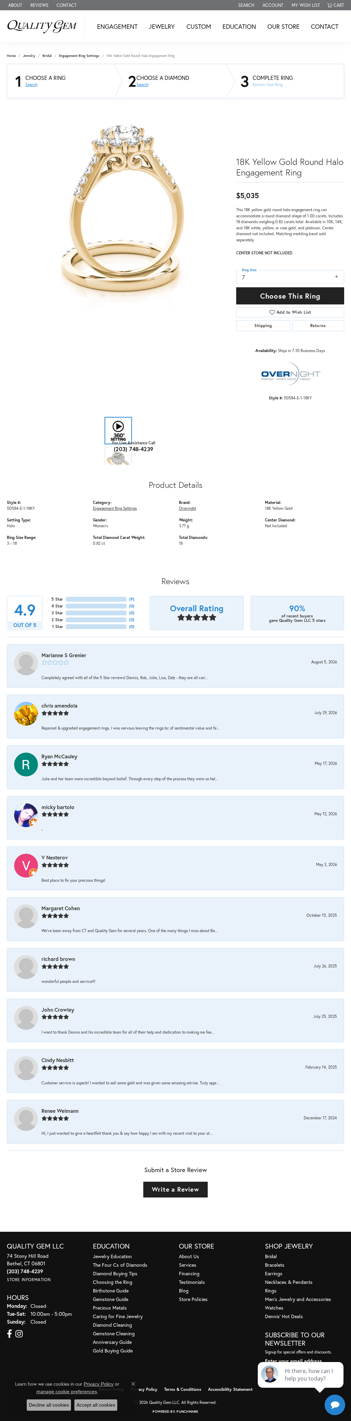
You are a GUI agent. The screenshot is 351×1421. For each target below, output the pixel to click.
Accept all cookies (95, 1405)
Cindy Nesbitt (57, 1060)
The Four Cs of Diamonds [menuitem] (120, 1265)
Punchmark (187, 1411)
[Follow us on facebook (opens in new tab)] (9, 1334)
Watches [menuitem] (274, 1307)
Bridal (47, 55)
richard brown (58, 958)
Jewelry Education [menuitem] (112, 1256)
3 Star (57, 612)
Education (239, 26)
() (131, 599)
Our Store (283, 26)
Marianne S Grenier (63, 655)
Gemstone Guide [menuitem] (110, 1299)
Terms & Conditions (182, 1389)
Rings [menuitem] (271, 1290)
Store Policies (193, 1299)
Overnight (187, 508)
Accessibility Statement (230, 1389)
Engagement (117, 26)
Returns (318, 325)
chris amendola (59, 705)
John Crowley (57, 1009)
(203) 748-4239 (134, 449)
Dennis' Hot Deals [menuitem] (284, 1316)
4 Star (57, 606)
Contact (324, 26)
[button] (245, 5)
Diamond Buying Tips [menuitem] (115, 1273)
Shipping (263, 325)
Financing (189, 1273)
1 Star (57, 626)
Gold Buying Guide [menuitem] (113, 1350)
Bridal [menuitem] (271, 1256)
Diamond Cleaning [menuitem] (112, 1325)
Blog (184, 1290)
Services (187, 1265)
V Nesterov (54, 857)
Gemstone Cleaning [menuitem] (114, 1333)
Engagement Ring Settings (79, 55)
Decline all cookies (49, 1405)
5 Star (57, 599)
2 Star (57, 619)
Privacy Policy (144, 1389)
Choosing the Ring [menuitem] (112, 1282)
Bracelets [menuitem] (275, 1265)
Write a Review (175, 1189)
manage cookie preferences (66, 1391)
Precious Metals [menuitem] (110, 1307)
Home (11, 55)
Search (31, 84)
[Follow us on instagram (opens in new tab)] (19, 1334)
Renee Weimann (59, 1110)
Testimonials (192, 1282)
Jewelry (162, 26)
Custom (198, 26)
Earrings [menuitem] (273, 1273)
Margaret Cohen (60, 908)
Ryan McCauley (59, 756)
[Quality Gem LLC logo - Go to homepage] (44, 26)
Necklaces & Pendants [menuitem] (289, 1282)
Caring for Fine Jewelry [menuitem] (118, 1316)
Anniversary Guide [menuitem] (112, 1342)
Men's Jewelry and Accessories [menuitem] (298, 1299)
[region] (118, 208)
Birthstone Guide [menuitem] (111, 1290)
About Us (189, 1256)
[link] (14, 5)
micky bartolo (57, 807)
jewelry (29, 55)
